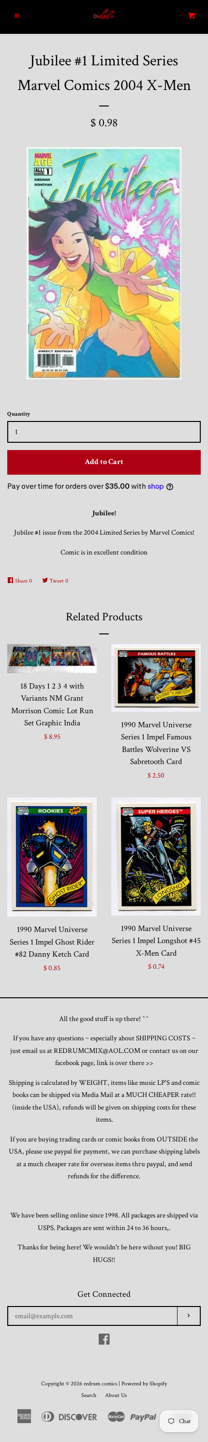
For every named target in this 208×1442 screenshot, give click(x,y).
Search (88, 1395)
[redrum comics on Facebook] (104, 1341)
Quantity (18, 414)
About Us (116, 1395)
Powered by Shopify (144, 1383)
